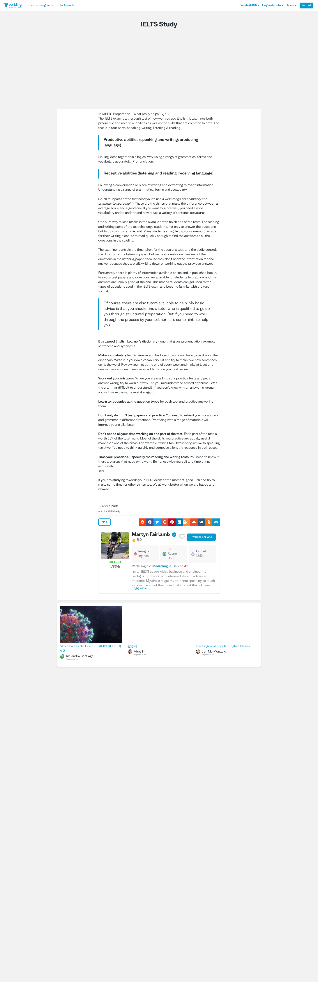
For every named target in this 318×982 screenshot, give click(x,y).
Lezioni (201, 551)
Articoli (101, 512)
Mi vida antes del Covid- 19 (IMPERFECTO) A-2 (90, 649)
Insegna (143, 551)
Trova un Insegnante (40, 5)
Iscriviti (307, 5)
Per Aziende (66, 5)
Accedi (291, 5)
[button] (249, 5)
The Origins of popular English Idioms (223, 646)
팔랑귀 (132, 646)
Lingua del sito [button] (271, 5)
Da (169, 549)
